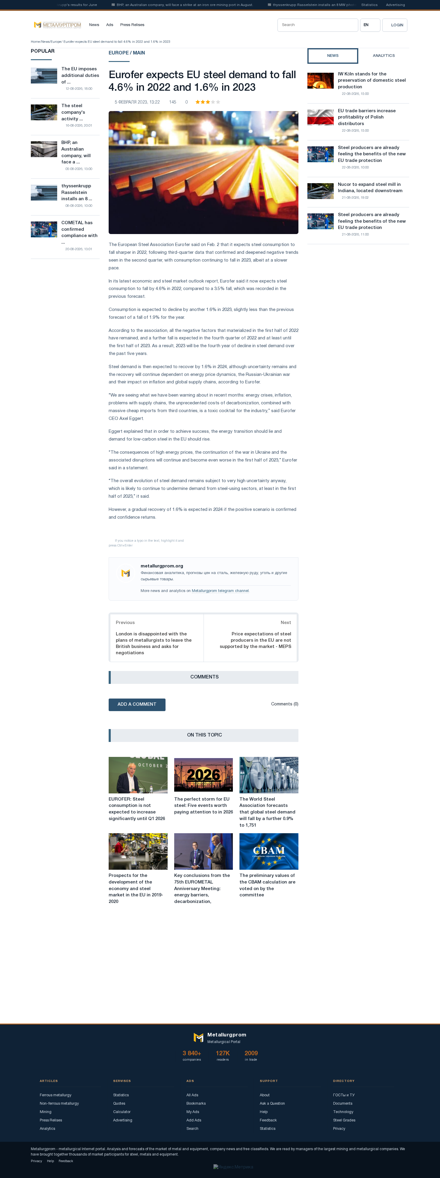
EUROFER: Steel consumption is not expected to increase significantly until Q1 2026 (137, 809)
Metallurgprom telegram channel (220, 591)
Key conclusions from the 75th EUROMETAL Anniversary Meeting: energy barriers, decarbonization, (202, 889)
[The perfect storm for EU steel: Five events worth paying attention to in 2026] (203, 775)
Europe (56, 41)
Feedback (268, 1120)
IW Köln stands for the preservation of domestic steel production (372, 80)
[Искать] (351, 25)
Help (264, 1112)
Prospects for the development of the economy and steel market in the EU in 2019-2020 (136, 889)
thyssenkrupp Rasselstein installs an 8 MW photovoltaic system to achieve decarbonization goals (340, 5)
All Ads (192, 1095)
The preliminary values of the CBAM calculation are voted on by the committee (267, 885)
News (94, 25)
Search (192, 1128)
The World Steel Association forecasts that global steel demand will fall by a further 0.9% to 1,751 (267, 812)
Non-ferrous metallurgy (59, 1103)
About (265, 1095)
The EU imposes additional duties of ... (80, 75)
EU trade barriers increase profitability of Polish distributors (367, 117)
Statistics (369, 5)
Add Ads (193, 1120)
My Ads (192, 1112)
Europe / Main (127, 53)
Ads (109, 25)
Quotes (119, 1103)
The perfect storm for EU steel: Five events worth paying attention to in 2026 (203, 806)
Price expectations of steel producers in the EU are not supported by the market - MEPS (255, 640)
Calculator (122, 1112)
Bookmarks (196, 1103)
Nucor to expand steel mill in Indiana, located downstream (370, 188)
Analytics (47, 1128)
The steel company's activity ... (73, 112)
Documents (342, 1103)
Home (35, 41)
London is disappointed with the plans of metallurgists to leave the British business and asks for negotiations (154, 643)
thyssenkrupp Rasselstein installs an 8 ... (76, 192)
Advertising (395, 5)
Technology (343, 1112)
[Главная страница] (56, 25)
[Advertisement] (358, 301)
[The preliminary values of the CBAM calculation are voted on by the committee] (268, 851)
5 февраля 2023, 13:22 (137, 102)
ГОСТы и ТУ (344, 1095)
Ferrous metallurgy (55, 1095)
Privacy (339, 1128)
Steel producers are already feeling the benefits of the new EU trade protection (372, 154)
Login (397, 25)
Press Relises (132, 25)
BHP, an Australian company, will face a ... (76, 152)
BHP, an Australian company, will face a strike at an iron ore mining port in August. (168, 5)
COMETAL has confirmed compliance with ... (79, 233)
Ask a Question (272, 1103)
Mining (45, 1112)
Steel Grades (344, 1120)
